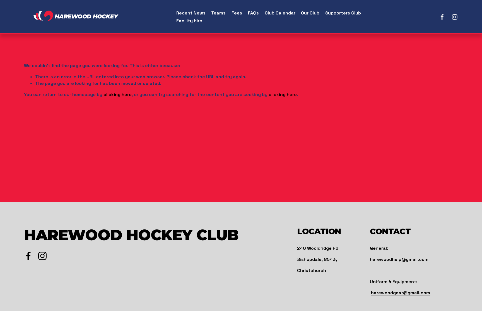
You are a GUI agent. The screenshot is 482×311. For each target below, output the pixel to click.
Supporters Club (343, 13)
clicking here (117, 94)
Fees (237, 13)
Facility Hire (189, 21)
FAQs (253, 13)
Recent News (191, 13)
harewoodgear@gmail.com (400, 293)
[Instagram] (454, 17)
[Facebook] (442, 17)
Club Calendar (280, 13)
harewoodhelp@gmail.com (399, 259)
